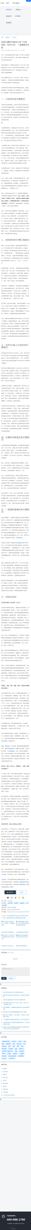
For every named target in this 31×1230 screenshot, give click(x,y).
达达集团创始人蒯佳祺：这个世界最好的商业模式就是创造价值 (22, 932)
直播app (20, 542)
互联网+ (16, 903)
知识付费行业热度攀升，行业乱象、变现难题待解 (8, 932)
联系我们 (9, 22)
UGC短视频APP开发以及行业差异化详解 (17, 915)
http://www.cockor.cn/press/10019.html (18, 911)
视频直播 (7, 746)
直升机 (5, 1080)
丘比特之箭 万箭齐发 (9, 1095)
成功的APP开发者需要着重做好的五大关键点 (15, 1012)
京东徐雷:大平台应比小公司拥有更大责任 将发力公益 (8, 945)
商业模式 (22, 903)
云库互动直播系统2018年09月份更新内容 (14, 999)
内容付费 (10, 903)
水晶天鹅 (5, 1071)
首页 (7, 3)
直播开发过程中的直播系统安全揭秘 (16, 918)
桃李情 (5, 1074)
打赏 (21, 892)
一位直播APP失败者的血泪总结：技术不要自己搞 (16, 1019)
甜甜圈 (4, 1068)
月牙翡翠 (5, 1092)
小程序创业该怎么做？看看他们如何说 (13, 992)
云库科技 (3, 879)
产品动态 (14, 37)
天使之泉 (5, 1077)
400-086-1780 (16, 1219)
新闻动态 (8, 37)
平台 (27, 903)
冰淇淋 (4, 1086)
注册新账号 (11, 978)
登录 (4, 978)
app (11, 193)
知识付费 (4, 905)
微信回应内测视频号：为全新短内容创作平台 (22, 945)
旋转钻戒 (5, 1083)
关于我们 (18, 16)
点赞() (10, 892)
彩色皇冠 (5, 1089)
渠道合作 (9, 16)
